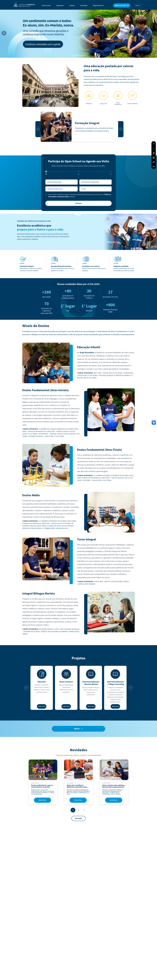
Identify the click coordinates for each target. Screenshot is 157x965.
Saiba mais (41, 706)
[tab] (71, 55)
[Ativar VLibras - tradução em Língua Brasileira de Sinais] (153, 162)
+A (154, 144)
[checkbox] (46, 195)
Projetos (72, 5)
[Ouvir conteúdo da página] (153, 166)
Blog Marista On (98, 5)
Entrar (137, 5)
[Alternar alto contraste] (153, 153)
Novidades (83, 5)
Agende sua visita (120, 5)
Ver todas (78, 818)
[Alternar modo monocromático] (153, 157)
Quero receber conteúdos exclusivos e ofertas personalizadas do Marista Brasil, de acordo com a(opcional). (79, 196)
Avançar (79, 203)
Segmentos (60, 5)
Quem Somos (46, 5)
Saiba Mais (42, 800)
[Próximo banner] (147, 33)
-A (153, 148)
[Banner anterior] (4, 33)
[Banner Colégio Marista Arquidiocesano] (78, 33)
